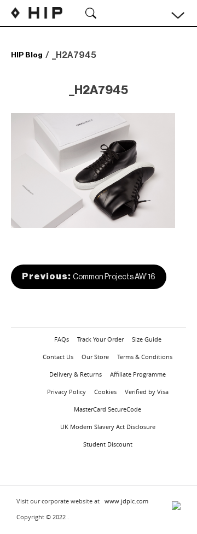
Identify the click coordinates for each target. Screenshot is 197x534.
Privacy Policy (66, 392)
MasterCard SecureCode (107, 409)
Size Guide (146, 339)
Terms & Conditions (144, 357)
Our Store (95, 357)
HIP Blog (27, 54)
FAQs (61, 339)
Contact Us (58, 357)
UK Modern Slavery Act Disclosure (107, 426)
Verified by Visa (147, 392)
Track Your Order (100, 339)
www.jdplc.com (126, 501)
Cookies (105, 392)
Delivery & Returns (75, 374)
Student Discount (107, 444)
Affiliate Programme (138, 374)
